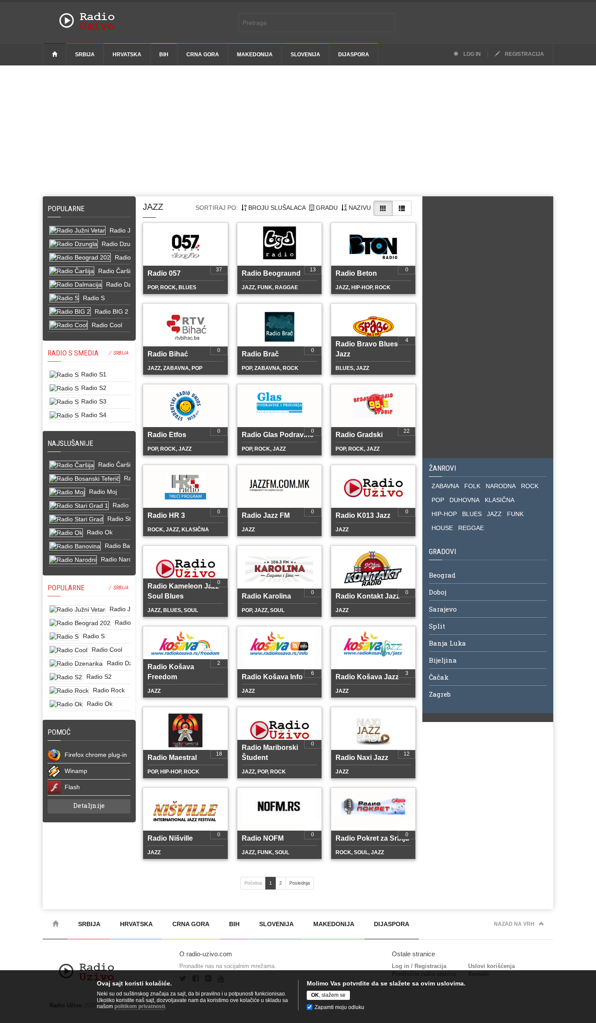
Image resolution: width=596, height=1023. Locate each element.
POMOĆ (59, 732)
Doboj (437, 592)
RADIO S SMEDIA (73, 353)
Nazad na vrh (514, 924)
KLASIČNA (499, 499)
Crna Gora (202, 54)
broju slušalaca (276, 207)
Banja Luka (447, 643)
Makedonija (255, 54)
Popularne (68, 208)
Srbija (85, 54)
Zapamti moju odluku (339, 1007)
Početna (253, 883)
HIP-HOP (444, 513)
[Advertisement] (298, 131)
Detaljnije (89, 805)
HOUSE (442, 527)
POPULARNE (66, 587)
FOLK (472, 485)
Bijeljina (443, 660)
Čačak (439, 677)
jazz (153, 207)
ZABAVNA (445, 485)
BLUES (472, 513)
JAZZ (494, 513)
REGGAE (471, 527)
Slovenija (305, 54)
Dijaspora (353, 54)
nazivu (359, 207)
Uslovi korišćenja (491, 966)
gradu (326, 207)
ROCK (529, 485)
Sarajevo (443, 609)
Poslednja (299, 883)
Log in (471, 54)
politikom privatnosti (139, 1006)
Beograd (442, 575)
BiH (163, 54)
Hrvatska (127, 54)
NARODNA (501, 485)
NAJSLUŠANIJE (70, 443)
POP (438, 499)
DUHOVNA (464, 499)
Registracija (524, 54)
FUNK (515, 513)
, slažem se (328, 995)
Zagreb (440, 694)
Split (437, 626)
